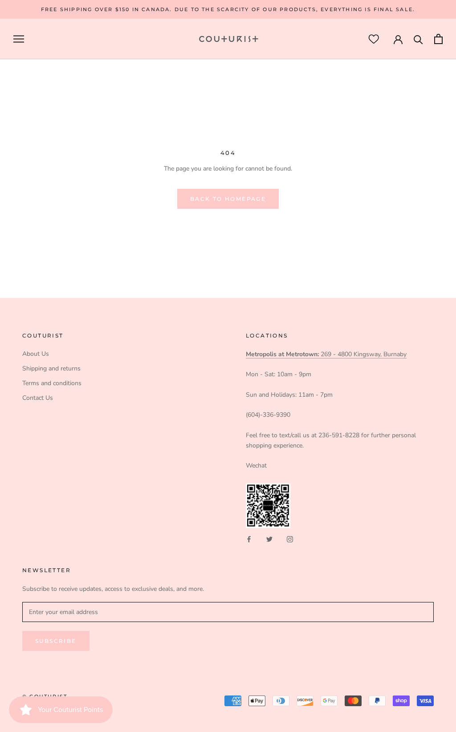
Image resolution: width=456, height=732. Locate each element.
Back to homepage (228, 198)
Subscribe (56, 641)
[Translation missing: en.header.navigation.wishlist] (374, 39)
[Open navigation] (18, 39)
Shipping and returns (51, 368)
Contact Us (37, 398)
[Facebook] (249, 538)
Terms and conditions (51, 383)
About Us (35, 354)
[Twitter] (269, 538)
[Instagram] (290, 538)
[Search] (418, 39)
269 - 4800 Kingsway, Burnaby (326, 354)
